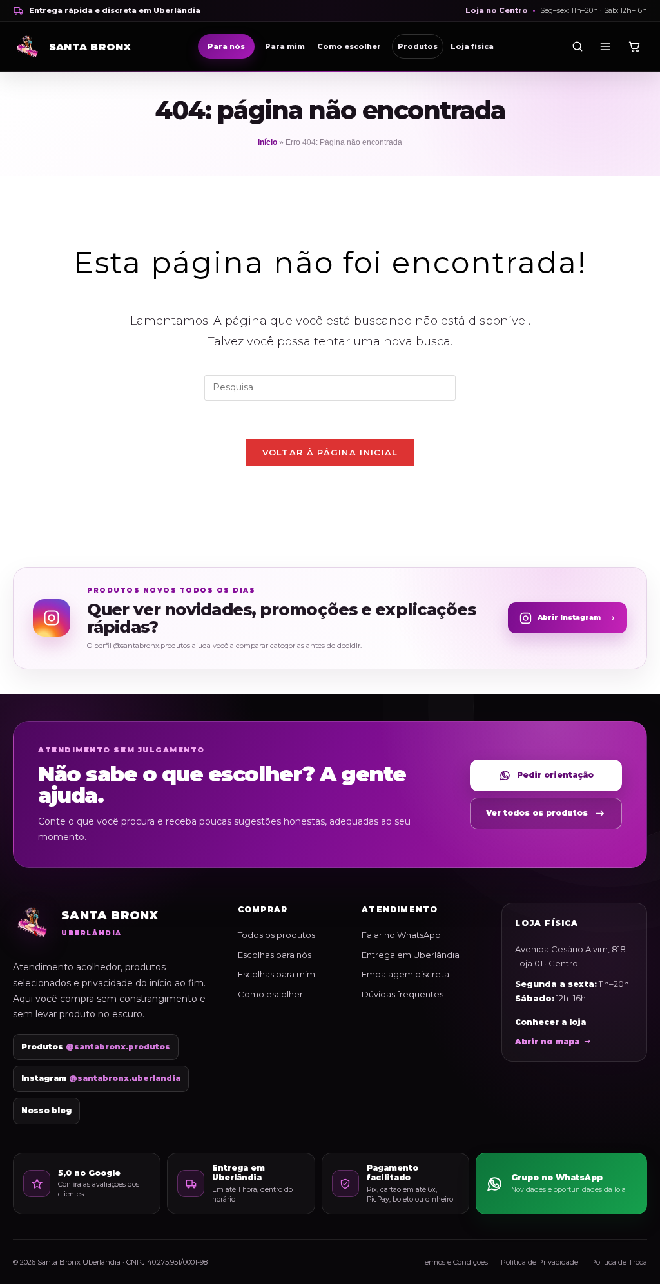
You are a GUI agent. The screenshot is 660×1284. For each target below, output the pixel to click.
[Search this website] (330, 387)
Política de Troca (619, 1262)
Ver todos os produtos (537, 813)
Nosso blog (46, 1110)
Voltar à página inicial (330, 452)
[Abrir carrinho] (634, 46)
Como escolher (349, 46)
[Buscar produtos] (577, 46)
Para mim (285, 46)
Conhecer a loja (550, 1022)
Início (267, 142)
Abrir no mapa (547, 1041)
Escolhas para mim (276, 974)
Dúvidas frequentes (402, 994)
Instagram (100, 1078)
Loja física (472, 46)
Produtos (418, 46)
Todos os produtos (276, 935)
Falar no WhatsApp (401, 935)
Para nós (226, 46)
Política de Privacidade (539, 1262)
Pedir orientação (555, 775)
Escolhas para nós (274, 955)
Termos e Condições (454, 1262)
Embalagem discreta (405, 974)
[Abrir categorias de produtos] (605, 46)
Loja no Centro (496, 10)
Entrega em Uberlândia (411, 955)
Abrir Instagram (569, 617)
